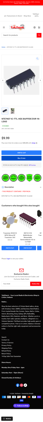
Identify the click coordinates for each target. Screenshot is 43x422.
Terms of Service (7, 343)
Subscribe (35, 284)
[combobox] (21, 35)
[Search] (39, 35)
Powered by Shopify (27, 393)
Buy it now (21, 158)
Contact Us (5, 340)
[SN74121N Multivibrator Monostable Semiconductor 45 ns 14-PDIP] (27, 220)
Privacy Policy (6, 345)
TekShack (18, 393)
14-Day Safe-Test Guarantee (11, 356)
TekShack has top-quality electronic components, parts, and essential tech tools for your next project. (23, 16)
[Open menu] (4, 27)
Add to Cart (10, 248)
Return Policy (6, 354)
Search (4, 337)
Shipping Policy (7, 348)
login (8, 259)
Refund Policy (6, 351)
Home (3, 47)
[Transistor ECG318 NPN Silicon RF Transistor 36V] (10, 220)
